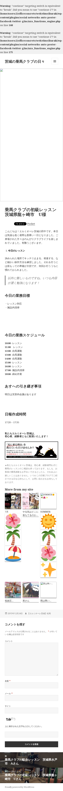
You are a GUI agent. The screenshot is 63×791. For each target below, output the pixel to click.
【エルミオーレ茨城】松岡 (39, 613)
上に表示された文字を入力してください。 (24, 726)
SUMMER (45, 511)
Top (60, 788)
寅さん (26, 600)
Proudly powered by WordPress (19, 787)
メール (9, 693)
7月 (6, 511)
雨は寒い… (45, 600)
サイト (8, 706)
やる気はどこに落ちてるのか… (30, 513)
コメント (9, 641)
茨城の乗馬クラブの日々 (25, 61)
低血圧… (9, 600)
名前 (8, 681)
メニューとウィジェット (55, 64)
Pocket (31, 223)
